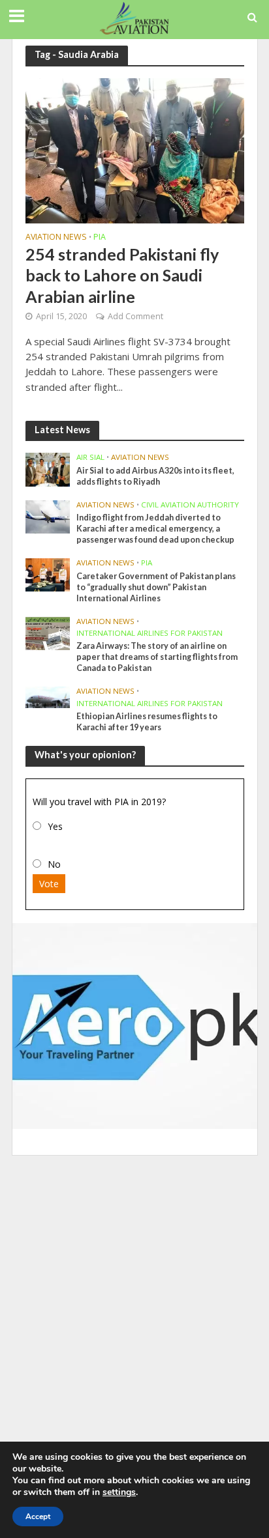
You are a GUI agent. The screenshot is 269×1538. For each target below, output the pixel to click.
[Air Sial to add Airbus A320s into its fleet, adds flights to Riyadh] (48, 469)
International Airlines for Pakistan (149, 633)
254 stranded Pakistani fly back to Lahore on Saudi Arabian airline (122, 275)
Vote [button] (49, 883)
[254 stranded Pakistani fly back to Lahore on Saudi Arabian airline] (134, 149)
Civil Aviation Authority (190, 504)
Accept (37, 1516)
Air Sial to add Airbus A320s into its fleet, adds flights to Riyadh (155, 476)
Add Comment (135, 316)
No (54, 864)
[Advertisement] (134, 1302)
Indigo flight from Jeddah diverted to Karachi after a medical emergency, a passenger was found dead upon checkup (155, 529)
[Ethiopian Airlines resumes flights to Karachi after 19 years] (48, 696)
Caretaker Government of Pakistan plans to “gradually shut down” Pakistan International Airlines (156, 587)
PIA (99, 237)
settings (119, 1492)
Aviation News (56, 237)
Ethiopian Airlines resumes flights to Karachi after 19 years (146, 721)
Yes (55, 826)
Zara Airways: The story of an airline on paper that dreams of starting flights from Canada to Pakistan (157, 657)
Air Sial (90, 457)
